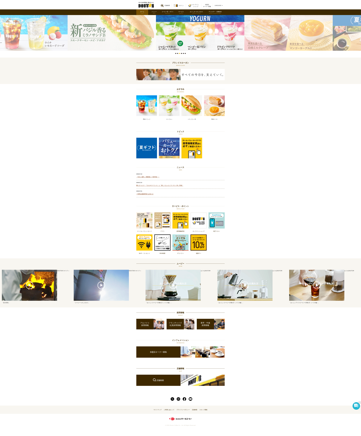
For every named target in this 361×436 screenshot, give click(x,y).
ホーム (142, 12)
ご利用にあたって (169, 409)
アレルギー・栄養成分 (215, 12)
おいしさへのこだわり (196, 12)
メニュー (154, 12)
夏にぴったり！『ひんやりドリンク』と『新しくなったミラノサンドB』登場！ (159, 185)
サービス (181, 12)
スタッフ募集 (203, 409)
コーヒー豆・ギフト (168, 12)
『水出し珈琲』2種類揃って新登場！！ (147, 177)
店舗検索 (194, 409)
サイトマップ (158, 409)
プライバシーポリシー (183, 409)
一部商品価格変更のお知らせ (144, 194)
